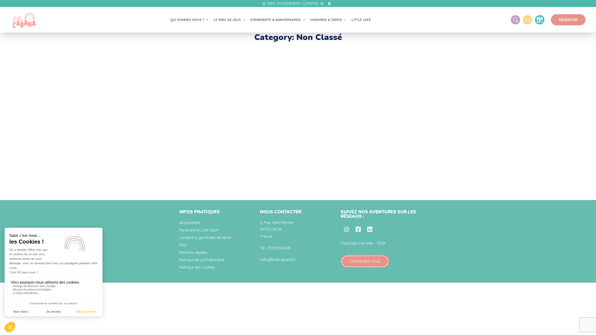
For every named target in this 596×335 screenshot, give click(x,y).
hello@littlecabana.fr (278, 259)
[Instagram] (346, 229)
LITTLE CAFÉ (361, 20)
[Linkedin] (370, 229)
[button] (568, 19)
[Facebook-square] (358, 229)
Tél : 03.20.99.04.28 (275, 248)
